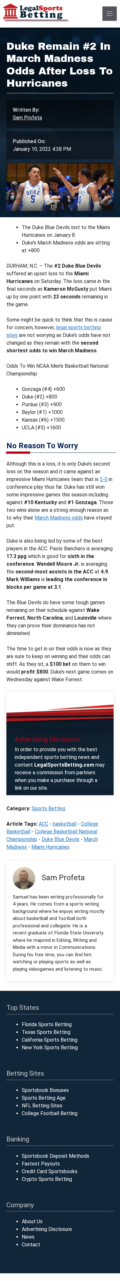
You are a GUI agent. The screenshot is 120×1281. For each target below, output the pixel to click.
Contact (31, 1245)
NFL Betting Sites (42, 1106)
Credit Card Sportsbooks (49, 1171)
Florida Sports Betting (47, 1024)
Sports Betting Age (44, 1098)
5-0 (104, 479)
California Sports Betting (49, 1040)
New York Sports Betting (50, 1048)
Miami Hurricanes (50, 847)
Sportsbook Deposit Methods (55, 1156)
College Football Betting (49, 1113)
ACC (43, 824)
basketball (64, 824)
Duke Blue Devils (60, 839)
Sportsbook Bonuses (45, 1090)
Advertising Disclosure (47, 1229)
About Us (32, 1221)
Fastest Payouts (41, 1164)
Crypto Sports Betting (47, 1179)
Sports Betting (48, 808)
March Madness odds (59, 518)
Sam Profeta (27, 118)
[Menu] (109, 13)
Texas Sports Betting (46, 1032)
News (28, 1237)
